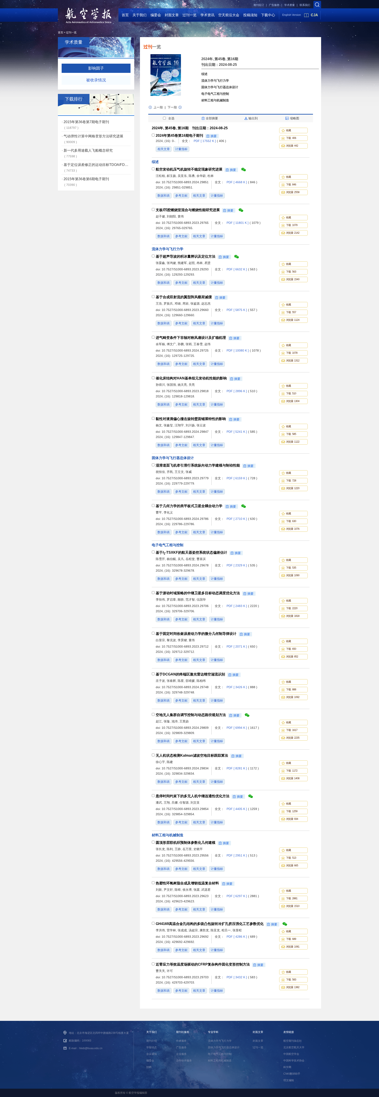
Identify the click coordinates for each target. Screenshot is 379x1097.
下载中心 (268, 15)
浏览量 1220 (292, 488)
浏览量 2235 (292, 737)
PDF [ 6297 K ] (243, 896)
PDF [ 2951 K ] (242, 855)
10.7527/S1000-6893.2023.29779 (185, 478)
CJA (314, 15)
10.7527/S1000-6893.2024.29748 (185, 687)
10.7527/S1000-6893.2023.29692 (185, 936)
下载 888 (291, 689)
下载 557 (291, 312)
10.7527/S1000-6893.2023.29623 (185, 896)
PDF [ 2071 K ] (242, 646)
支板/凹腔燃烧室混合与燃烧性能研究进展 (188, 210)
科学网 (287, 1067)
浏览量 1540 (292, 279)
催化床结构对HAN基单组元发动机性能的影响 (191, 378)
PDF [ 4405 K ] (243, 809)
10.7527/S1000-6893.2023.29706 (185, 606)
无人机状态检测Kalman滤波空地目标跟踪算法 (192, 755)
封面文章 (172, 15)
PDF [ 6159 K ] (242, 478)
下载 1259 (291, 811)
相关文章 (163, 149)
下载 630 (291, 521)
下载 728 (291, 480)
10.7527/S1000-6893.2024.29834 (185, 768)
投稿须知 (250, 15)
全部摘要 (212, 118)
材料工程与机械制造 (215, 100)
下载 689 (291, 939)
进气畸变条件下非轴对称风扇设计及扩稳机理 (191, 337)
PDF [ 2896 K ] (242, 391)
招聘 (149, 1067)
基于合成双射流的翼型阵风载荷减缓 (184, 297)
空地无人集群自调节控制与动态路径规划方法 (191, 715)
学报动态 (151, 1047)
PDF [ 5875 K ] (242, 310)
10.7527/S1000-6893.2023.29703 (185, 977)
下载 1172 (291, 770)
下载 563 (291, 271)
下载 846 (291, 184)
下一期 (172, 107)
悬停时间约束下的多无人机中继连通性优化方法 (192, 796)
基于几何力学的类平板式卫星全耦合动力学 (189, 506)
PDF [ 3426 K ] (242, 687)
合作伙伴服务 (184, 1060)
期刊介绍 (151, 1040)
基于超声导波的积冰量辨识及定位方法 (185, 256)
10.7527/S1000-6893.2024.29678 (185, 565)
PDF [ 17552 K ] (210, 141)
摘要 (214, 136)
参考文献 (181, 195)
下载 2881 (291, 898)
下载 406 (291, 138)
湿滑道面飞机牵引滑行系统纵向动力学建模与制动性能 (198, 465)
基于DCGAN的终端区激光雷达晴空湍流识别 (190, 674)
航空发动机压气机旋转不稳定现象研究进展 (189, 169)
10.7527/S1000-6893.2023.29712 (185, 646)
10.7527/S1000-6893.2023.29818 (185, 391)
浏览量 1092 (292, 697)
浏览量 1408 (292, 778)
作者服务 (181, 1040)
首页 (125, 15)
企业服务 (181, 1054)
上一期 (159, 107)
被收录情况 (96, 80)
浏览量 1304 (292, 401)
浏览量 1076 (292, 528)
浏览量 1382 (292, 987)
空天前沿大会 (228, 15)
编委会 (155, 15)
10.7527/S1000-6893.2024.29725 (185, 350)
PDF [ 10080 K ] (244, 350)
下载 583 (291, 979)
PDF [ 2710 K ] (242, 519)
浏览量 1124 (292, 319)
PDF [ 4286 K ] (242, 936)
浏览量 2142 (292, 232)
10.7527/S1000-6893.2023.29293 (185, 269)
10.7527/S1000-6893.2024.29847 (185, 431)
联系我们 (305, 5)
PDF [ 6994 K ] (243, 727)
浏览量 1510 (292, 906)
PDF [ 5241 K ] (242, 431)
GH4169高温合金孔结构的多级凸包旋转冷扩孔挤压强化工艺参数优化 (210, 924)
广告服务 (181, 1047)
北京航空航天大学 (293, 1047)
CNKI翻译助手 (291, 1073)
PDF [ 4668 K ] (242, 182)
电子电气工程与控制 (215, 93)
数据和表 (163, 195)
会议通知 (151, 1054)
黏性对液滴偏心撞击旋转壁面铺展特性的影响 (191, 419)
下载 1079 (291, 225)
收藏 (289, 130)
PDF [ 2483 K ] (243, 606)
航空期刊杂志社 (292, 1040)
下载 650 (291, 648)
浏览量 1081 (292, 946)
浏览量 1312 (292, 360)
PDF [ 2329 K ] (242, 565)
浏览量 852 (292, 656)
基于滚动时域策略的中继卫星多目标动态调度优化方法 (198, 593)
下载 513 (291, 857)
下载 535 (291, 567)
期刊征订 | (260, 5)
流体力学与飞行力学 (215, 80)
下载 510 (291, 393)
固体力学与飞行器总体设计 (219, 87)
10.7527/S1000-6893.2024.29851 (185, 182)
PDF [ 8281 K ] (243, 768)
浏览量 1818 (292, 616)
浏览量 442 (292, 145)
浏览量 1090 (292, 575)
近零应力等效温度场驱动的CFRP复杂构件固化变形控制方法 (203, 964)
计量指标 (181, 149)
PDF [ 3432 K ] (242, 977)
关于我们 (139, 15)
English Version (291, 14)
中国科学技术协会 (293, 1060)
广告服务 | (275, 5)
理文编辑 (288, 1080)
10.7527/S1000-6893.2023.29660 (185, 310)
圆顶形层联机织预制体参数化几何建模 (185, 842)
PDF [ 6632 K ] (242, 269)
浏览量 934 (292, 819)
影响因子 (96, 68)
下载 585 (291, 434)
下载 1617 (291, 730)
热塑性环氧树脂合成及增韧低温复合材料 (187, 883)
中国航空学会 (291, 1054)
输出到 (253, 118)
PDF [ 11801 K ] (244, 222)
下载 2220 (291, 608)
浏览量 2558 (292, 192)
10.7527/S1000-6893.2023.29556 (185, 855)
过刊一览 (189, 15)
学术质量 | (290, 5)
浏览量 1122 (292, 441)
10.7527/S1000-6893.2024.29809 (185, 727)
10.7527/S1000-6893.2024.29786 (185, 519)
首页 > (61, 32)
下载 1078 (291, 352)
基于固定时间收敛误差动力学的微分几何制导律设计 (196, 634)
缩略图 (294, 118)
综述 (204, 74)
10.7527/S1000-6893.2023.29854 (185, 809)
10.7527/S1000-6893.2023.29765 (185, 222)
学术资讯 (207, 15)
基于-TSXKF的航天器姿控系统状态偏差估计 (191, 553)
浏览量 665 (292, 865)
